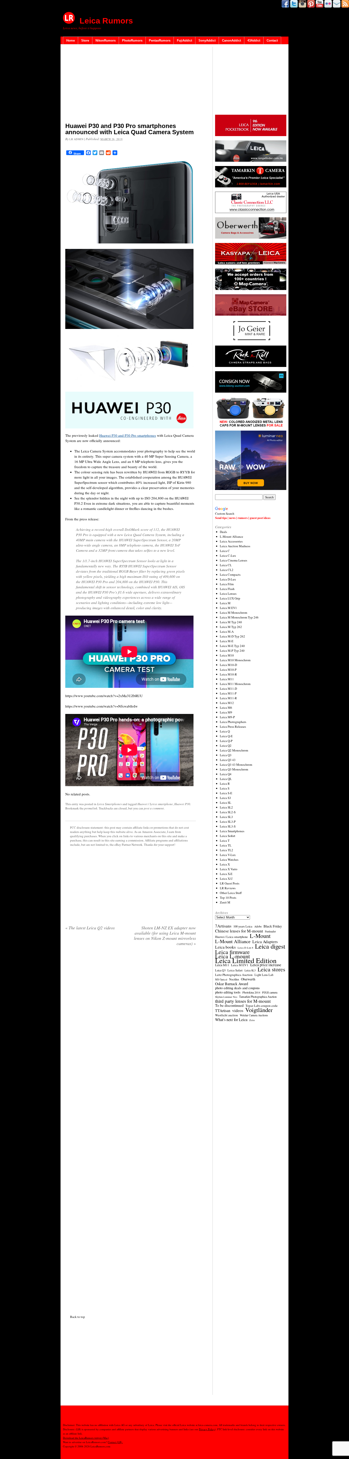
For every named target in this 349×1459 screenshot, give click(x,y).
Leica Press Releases (233, 726)
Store (85, 40)
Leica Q (225, 731)
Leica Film (227, 584)
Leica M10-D (228, 665)
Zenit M (225, 902)
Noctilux (234, 979)
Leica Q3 (225, 755)
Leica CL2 (226, 570)
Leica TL (225, 845)
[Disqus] (130, 1129)
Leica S (224, 788)
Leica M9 (226, 712)
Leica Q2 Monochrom (234, 750)
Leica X (225, 864)
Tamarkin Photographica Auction (258, 996)
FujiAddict (184, 40)
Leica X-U (226, 878)
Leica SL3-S (228, 826)
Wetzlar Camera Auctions (254, 1015)
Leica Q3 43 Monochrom (236, 764)
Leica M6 (226, 707)
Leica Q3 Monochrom (234, 769)
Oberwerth (248, 979)
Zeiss (252, 1020)
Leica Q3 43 (228, 760)
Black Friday (273, 926)
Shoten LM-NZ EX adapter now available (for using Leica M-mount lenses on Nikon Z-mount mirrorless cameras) (165, 935)
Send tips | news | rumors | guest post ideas (242, 517)
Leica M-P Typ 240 (232, 650)
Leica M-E (226, 641)
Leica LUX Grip (230, 598)
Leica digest (270, 946)
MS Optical (221, 979)
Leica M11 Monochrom (235, 684)
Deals (223, 532)
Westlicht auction (226, 1015)
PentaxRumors (159, 40)
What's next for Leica (231, 1019)
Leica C (225, 551)
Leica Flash (227, 589)
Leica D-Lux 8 (245, 947)
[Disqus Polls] (130, 1010)
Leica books (225, 947)
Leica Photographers (233, 722)
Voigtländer (259, 1010)
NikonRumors (105, 40)
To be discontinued (229, 1005)
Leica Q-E (226, 736)
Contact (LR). (115, 1442)
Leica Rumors (106, 20)
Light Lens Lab (264, 975)
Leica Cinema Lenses (233, 560)
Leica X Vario (228, 869)
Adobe (258, 926)
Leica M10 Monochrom (235, 660)
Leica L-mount (232, 956)
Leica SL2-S (228, 812)
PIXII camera (269, 992)
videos (237, 1010)
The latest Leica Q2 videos (90, 928)
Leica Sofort (227, 836)
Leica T (225, 840)
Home (70, 40)
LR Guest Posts (229, 883)
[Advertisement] (130, 84)
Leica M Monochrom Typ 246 (239, 617)
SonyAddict (207, 40)
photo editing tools (228, 992)
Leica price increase (265, 965)
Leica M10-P (228, 669)
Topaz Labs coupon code (261, 1005)
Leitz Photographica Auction (234, 975)
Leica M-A (227, 631)
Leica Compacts (230, 574)
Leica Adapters (265, 942)
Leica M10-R (228, 674)
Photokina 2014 (251, 992)
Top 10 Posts (228, 897)
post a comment (154, 808)
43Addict (253, 40)
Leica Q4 (225, 774)
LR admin (76, 139)
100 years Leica (242, 926)
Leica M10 (227, 655)
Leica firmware (232, 952)
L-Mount (260, 936)
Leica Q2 (225, 745)
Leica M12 (227, 703)
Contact (272, 40)
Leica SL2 (226, 807)
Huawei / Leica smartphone (155, 804)
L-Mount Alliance (231, 536)
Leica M (225, 603)
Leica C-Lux (228, 555)
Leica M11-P (228, 693)
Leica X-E (226, 874)
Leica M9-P (227, 717)
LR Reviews (228, 888)
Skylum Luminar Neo (226, 996)
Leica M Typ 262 (231, 627)
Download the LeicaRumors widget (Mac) (86, 1438)
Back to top (77, 1317)
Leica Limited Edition (246, 960)
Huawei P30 (182, 804)
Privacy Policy (207, 1429)
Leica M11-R (228, 698)
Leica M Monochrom (233, 612)
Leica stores (271, 969)
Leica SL (225, 802)
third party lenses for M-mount (243, 1001)
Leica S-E (226, 793)
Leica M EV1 (228, 608)
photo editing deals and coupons (237, 988)
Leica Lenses (228, 593)
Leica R (225, 783)
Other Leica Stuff (231, 893)
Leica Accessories (231, 541)
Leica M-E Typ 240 (232, 646)
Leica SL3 (226, 817)
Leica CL (226, 565)
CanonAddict (231, 40)
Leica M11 (227, 679)
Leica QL (226, 779)
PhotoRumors (132, 40)
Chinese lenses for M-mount (239, 931)
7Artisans (223, 926)
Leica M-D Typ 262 (232, 636)
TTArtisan (222, 1010)
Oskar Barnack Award (231, 984)
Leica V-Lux (228, 855)
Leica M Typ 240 (231, 622)
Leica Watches (229, 859)
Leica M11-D (228, 688)
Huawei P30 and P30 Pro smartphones (127, 435)
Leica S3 (225, 798)
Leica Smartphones (109, 804)
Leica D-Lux (228, 579)
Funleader (270, 931)
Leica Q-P (226, 741)
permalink (90, 808)
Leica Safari (235, 970)
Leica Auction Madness (235, 546)
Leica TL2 (226, 850)
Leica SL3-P (228, 821)
